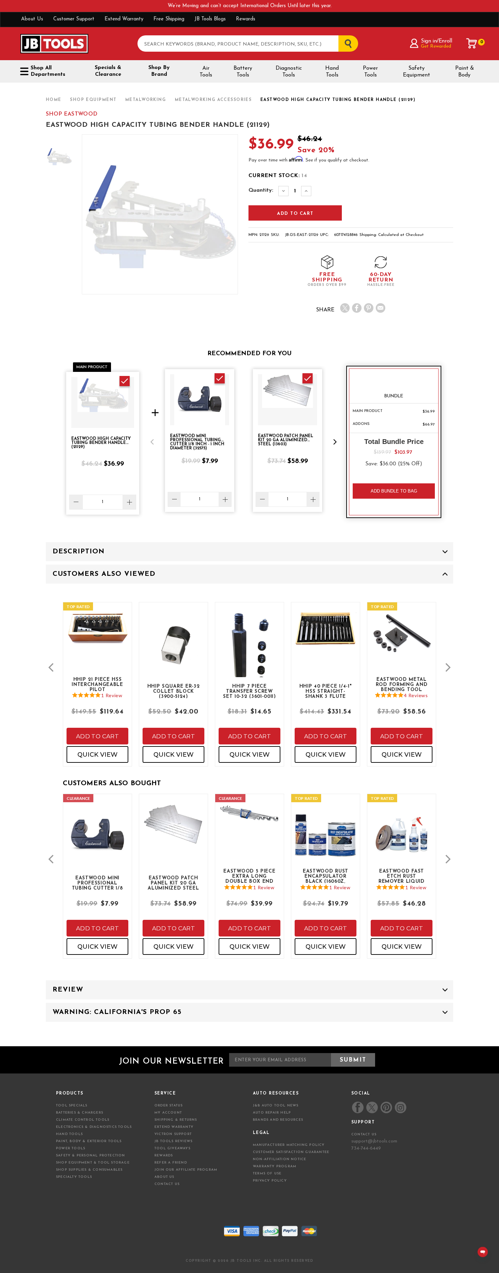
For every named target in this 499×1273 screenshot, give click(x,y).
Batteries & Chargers (79, 1113)
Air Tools (206, 72)
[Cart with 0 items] (472, 43)
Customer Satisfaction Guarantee (291, 1152)
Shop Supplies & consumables (89, 1170)
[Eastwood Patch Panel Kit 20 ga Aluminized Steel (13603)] (173, 830)
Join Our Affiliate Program (185, 1170)
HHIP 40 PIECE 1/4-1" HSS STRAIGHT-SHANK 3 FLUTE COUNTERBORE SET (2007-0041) (325, 691)
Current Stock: (277, 175)
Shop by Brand (159, 71)
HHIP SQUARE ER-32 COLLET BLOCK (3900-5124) (173, 691)
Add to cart (97, 736)
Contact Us (167, 1184)
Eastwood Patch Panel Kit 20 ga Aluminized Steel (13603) (173, 883)
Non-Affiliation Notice (279, 1159)
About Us (32, 19)
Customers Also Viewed (104, 574)
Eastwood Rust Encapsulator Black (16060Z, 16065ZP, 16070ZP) (325, 876)
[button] (152, 441)
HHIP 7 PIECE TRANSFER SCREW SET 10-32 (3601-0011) (249, 691)
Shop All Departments (48, 71)
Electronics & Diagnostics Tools (94, 1127)
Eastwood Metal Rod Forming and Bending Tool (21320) (402, 684)
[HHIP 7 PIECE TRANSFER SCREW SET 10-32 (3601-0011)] (249, 655)
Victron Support (173, 1134)
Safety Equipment (416, 72)
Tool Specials (72, 1105)
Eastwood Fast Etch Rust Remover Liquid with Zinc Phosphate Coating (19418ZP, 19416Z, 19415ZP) (402, 876)
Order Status (168, 1105)
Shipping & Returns (175, 1120)
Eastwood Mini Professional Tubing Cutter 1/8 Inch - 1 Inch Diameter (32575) (97, 883)
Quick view (97, 754)
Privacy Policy (270, 1181)
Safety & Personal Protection (90, 1155)
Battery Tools (243, 72)
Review (68, 989)
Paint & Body (464, 72)
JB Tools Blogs (210, 19)
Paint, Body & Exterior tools (89, 1141)
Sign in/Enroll (436, 41)
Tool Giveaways (172, 1148)
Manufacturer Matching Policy (289, 1145)
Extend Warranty (124, 19)
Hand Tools (332, 72)
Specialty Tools (74, 1177)
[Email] (380, 308)
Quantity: (260, 190)
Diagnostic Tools (289, 72)
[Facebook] (357, 308)
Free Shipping (168, 19)
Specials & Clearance (108, 71)
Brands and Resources (278, 1120)
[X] (345, 308)
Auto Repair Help (272, 1113)
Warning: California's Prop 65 (117, 1012)
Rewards (245, 19)
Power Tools (370, 72)
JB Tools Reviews (173, 1141)
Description (79, 551)
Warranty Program (274, 1166)
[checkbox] (124, 381)
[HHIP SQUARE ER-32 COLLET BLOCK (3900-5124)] (173, 649)
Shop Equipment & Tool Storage (93, 1163)
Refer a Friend (170, 1163)
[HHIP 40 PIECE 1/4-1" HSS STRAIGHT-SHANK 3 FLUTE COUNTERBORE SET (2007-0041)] (325, 635)
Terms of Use (267, 1173)
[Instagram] (400, 1107)
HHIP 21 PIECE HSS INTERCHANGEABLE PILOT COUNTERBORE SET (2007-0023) (97, 684)
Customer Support (73, 19)
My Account (168, 1113)
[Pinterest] (368, 308)
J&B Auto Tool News (276, 1105)
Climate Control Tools (82, 1120)
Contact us (363, 1134)
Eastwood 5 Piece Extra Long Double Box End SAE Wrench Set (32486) (249, 876)
